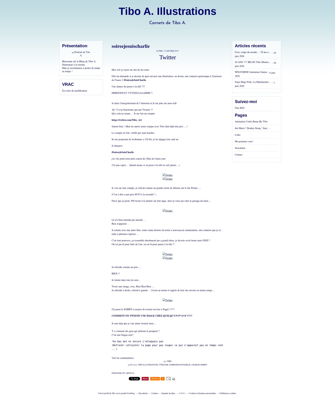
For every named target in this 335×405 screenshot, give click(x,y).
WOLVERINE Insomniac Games (251, 72)
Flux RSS (239, 107)
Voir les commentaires (123, 357)
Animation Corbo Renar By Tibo (251, 121)
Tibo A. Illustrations (167, 11)
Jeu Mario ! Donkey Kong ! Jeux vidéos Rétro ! (253, 128)
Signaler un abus (168, 393)
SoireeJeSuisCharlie (180, 364)
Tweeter (163, 364)
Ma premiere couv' (244, 141)
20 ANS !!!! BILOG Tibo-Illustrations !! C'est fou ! (253, 62)
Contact (238, 154)
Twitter (167, 57)
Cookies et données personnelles (202, 393)
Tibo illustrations (148, 364)
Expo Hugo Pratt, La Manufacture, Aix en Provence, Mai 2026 (253, 82)
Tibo (114, 393)
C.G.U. (182, 393)
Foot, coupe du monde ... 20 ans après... (253, 52)
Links (237, 134)
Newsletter (240, 148)
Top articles (143, 393)
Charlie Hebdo (199, 364)
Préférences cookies (228, 393)
